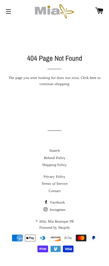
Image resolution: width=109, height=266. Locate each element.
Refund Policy (54, 158)
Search (54, 150)
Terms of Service (55, 183)
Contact (55, 191)
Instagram (57, 209)
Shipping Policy (54, 165)
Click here (88, 78)
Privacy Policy (54, 176)
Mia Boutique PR (61, 221)
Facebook (57, 202)
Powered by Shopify (54, 227)
